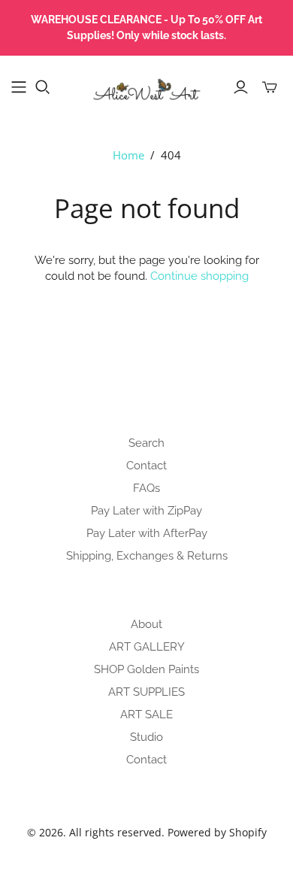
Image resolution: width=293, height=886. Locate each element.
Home (128, 154)
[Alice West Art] (146, 84)
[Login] (241, 87)
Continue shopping (199, 276)
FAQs (146, 488)
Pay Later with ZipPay (146, 510)
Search (146, 443)
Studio (146, 737)
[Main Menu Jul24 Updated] (18, 87)
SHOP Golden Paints (146, 669)
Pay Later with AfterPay (146, 533)
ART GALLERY (147, 647)
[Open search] (42, 87)
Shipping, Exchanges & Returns (147, 556)
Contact (146, 465)
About (146, 624)
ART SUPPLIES (146, 692)
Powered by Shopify (217, 832)
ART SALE (146, 714)
